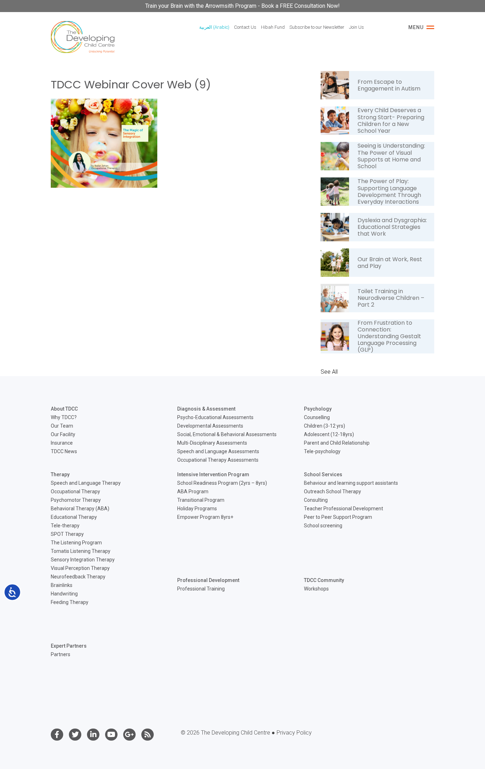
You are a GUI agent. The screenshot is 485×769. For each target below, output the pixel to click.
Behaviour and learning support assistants (351, 483)
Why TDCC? (64, 417)
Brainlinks (61, 585)
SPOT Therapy (67, 534)
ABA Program (192, 491)
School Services (323, 474)
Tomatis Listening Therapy (80, 551)
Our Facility (63, 434)
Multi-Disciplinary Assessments (212, 443)
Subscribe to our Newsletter (316, 27)
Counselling (317, 417)
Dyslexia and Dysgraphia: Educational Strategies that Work (392, 227)
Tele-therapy (65, 525)
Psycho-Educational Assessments (215, 417)
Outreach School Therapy (332, 491)
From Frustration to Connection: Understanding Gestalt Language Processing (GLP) (389, 336)
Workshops (316, 589)
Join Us (356, 27)
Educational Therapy (74, 517)
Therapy (60, 474)
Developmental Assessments (210, 426)
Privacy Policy (294, 732)
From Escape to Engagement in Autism (389, 85)
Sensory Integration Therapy (83, 559)
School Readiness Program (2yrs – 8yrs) (222, 483)
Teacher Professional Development (343, 508)
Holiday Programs (197, 508)
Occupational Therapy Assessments (217, 460)
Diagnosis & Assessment (206, 409)
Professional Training (201, 589)
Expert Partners (69, 646)
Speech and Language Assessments (218, 451)
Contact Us (245, 27)
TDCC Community (324, 580)
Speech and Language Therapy (86, 483)
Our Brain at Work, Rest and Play (390, 262)
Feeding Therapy (69, 602)
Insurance (62, 443)
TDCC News (64, 451)
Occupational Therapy (75, 491)
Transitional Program (200, 500)
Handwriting (64, 594)
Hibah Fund (273, 27)
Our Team (62, 426)
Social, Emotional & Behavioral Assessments (227, 434)
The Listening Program (76, 542)
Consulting (316, 500)
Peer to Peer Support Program (338, 517)
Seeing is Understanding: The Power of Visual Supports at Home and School (391, 156)
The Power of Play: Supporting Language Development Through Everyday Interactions (389, 191)
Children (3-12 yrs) (324, 426)
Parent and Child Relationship (337, 443)
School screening (323, 525)
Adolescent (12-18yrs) (329, 434)
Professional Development (208, 580)
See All (329, 371)
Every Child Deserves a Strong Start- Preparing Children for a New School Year (391, 120)
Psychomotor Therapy (76, 500)
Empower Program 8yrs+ (205, 517)
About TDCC (64, 409)
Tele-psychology (322, 451)
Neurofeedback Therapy (78, 577)
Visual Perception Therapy (80, 568)
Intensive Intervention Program (213, 474)
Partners (60, 654)
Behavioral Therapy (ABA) (80, 508)
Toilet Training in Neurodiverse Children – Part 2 (391, 298)
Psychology (318, 409)
